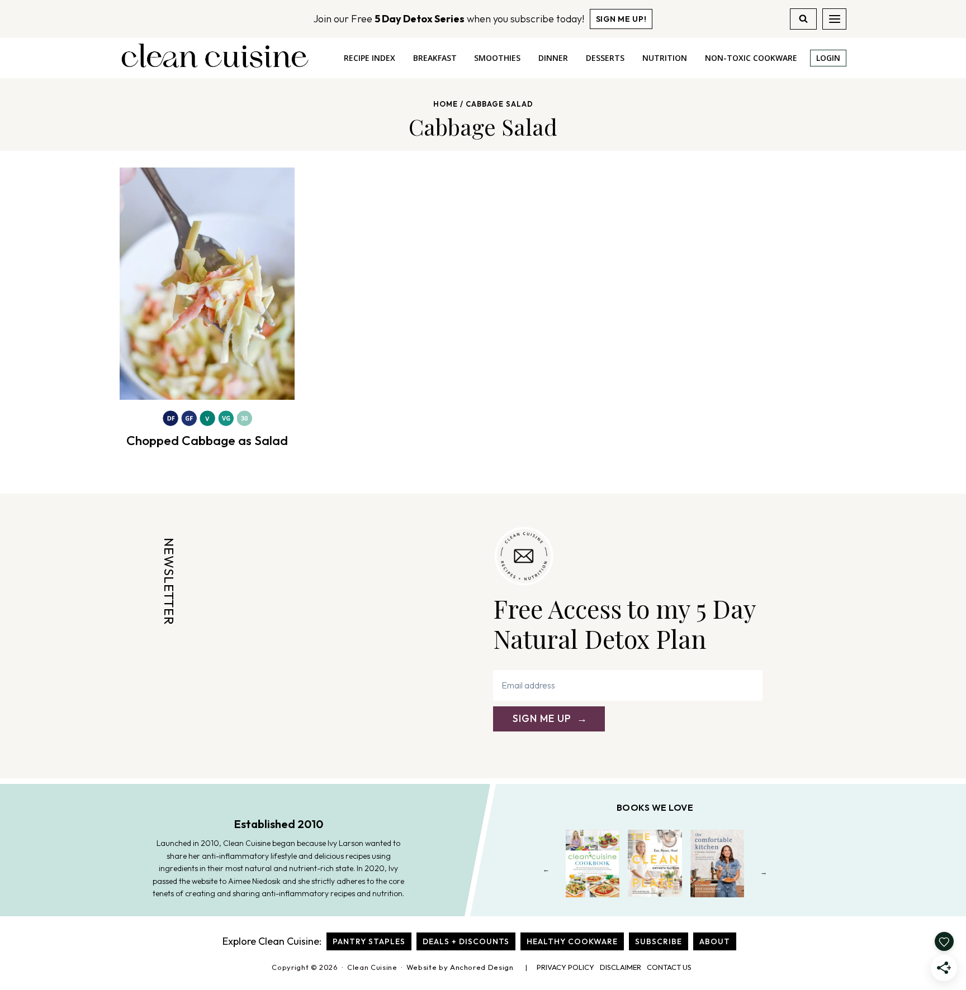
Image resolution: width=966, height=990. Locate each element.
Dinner (553, 57)
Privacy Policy (565, 967)
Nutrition (664, 57)
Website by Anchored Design (460, 967)
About (714, 941)
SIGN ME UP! (621, 19)
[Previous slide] (546, 872)
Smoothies (497, 57)
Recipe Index (369, 57)
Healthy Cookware (572, 941)
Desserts (605, 57)
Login (828, 57)
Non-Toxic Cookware (751, 57)
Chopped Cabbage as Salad (207, 440)
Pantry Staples (369, 941)
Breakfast (435, 57)
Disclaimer (620, 967)
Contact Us (669, 967)
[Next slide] (764, 872)
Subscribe (658, 941)
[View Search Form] (803, 19)
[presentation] (207, 284)
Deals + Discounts (466, 941)
